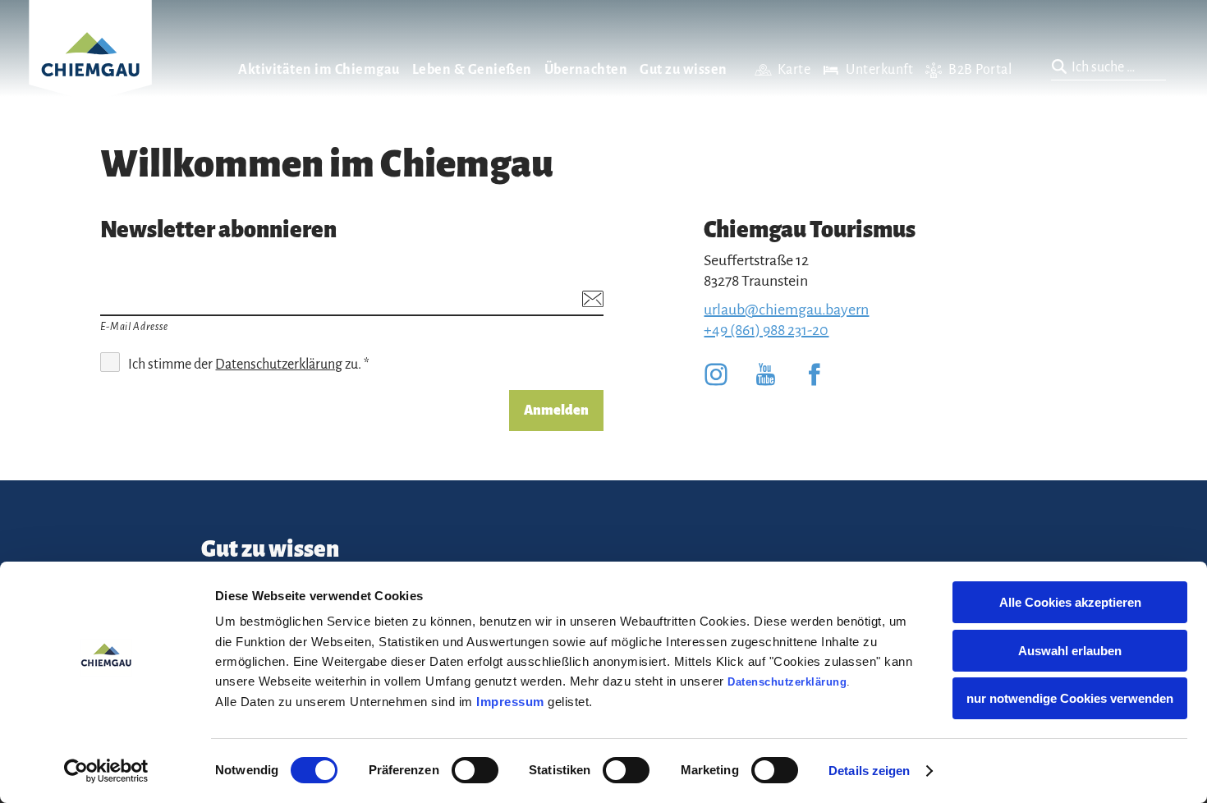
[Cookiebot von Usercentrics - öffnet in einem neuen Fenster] (106, 771)
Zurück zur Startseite (90, 71)
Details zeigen (869, 771)
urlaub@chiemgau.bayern (786, 309)
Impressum (510, 702)
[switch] (475, 770)
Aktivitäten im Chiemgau (319, 69)
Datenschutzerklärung (787, 682)
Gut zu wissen (683, 69)
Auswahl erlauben (1070, 651)
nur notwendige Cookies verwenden (1069, 698)
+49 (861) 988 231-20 (766, 330)
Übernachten (586, 69)
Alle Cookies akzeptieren (1070, 602)
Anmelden (556, 410)
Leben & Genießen (472, 69)
